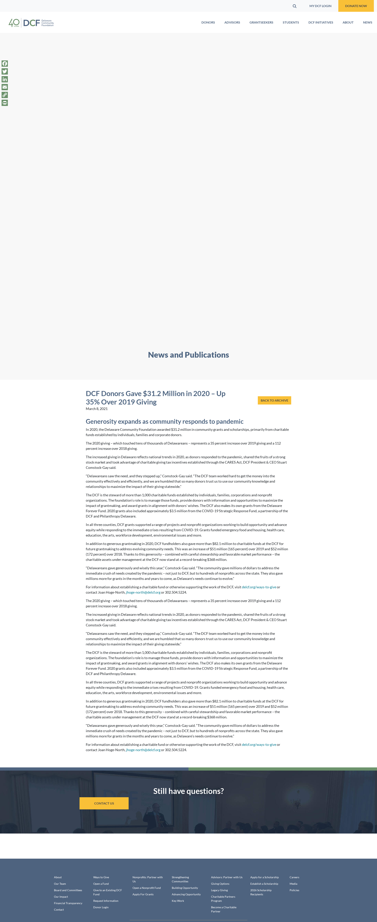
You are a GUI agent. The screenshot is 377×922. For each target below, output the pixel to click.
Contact (59, 909)
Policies (294, 890)
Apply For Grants (143, 894)
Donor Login (101, 907)
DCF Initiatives (320, 22)
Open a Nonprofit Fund (147, 887)
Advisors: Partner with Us (226, 877)
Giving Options (220, 883)
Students (291, 22)
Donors (208, 22)
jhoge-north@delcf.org (143, 592)
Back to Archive (274, 400)
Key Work (178, 900)
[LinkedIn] (5, 79)
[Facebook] (5, 63)
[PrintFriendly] (5, 103)
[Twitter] (5, 71)
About (348, 22)
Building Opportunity (185, 887)
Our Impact (61, 896)
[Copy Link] (5, 95)
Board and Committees (68, 890)
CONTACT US (104, 803)
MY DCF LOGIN (320, 6)
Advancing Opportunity (186, 894)
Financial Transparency (68, 903)
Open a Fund (101, 883)
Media (293, 883)
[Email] (5, 87)
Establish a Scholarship (264, 883)
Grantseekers (261, 22)
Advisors (232, 22)
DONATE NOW (356, 6)
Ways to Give (101, 877)
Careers (294, 877)
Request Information (105, 900)
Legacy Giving (219, 890)
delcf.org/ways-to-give (259, 587)
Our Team (60, 883)
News (367, 22)
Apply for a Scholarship (264, 877)
